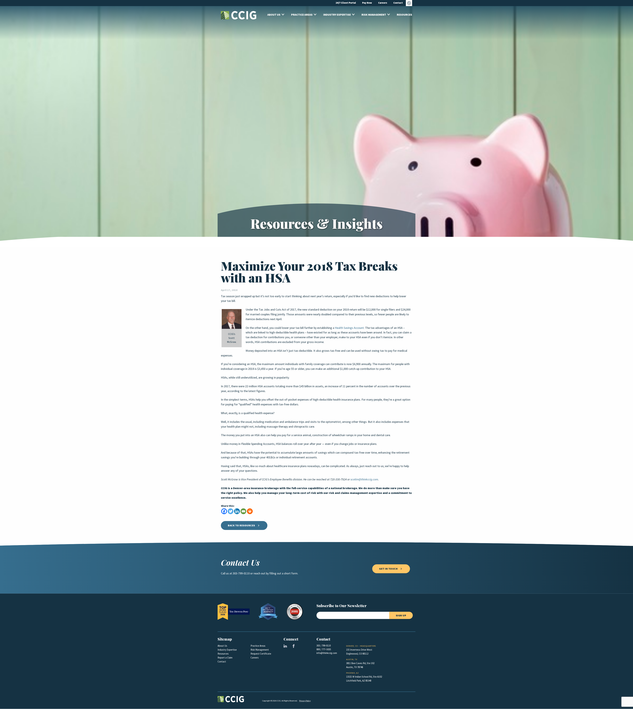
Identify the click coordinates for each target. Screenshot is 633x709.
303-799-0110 (241, 573)
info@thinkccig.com (326, 653)
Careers (255, 657)
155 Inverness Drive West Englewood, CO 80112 (359, 651)
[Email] (243, 511)
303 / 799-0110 (323, 645)
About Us (222, 645)
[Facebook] (224, 511)
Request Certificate (261, 653)
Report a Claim (225, 657)
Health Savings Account (349, 328)
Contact (222, 661)
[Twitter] (230, 511)
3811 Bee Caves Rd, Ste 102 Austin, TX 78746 (360, 665)
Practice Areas (258, 645)
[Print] (250, 511)
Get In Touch (388, 568)
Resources (223, 653)
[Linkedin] (237, 511)
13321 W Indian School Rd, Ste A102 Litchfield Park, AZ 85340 (364, 678)
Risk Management (260, 649)
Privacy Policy (305, 700)
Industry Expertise (227, 649)
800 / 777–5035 (323, 649)
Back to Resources (241, 525)
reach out (259, 573)
